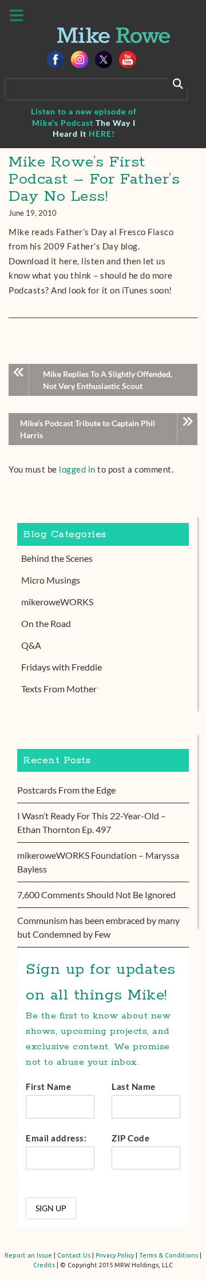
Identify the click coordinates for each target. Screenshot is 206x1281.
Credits (44, 1265)
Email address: (56, 1138)
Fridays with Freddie (61, 666)
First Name (48, 1086)
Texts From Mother (59, 688)
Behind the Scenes (57, 558)
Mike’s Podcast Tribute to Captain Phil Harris (87, 429)
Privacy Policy (115, 1255)
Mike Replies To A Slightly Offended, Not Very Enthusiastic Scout (107, 380)
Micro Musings (50, 579)
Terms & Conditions (168, 1255)
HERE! (102, 133)
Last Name (134, 1086)
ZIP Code (130, 1138)
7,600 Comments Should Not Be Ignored (96, 894)
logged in (77, 469)
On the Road (46, 623)
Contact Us (73, 1255)
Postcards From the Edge (66, 789)
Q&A (31, 645)
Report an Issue (28, 1255)
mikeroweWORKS (57, 601)
